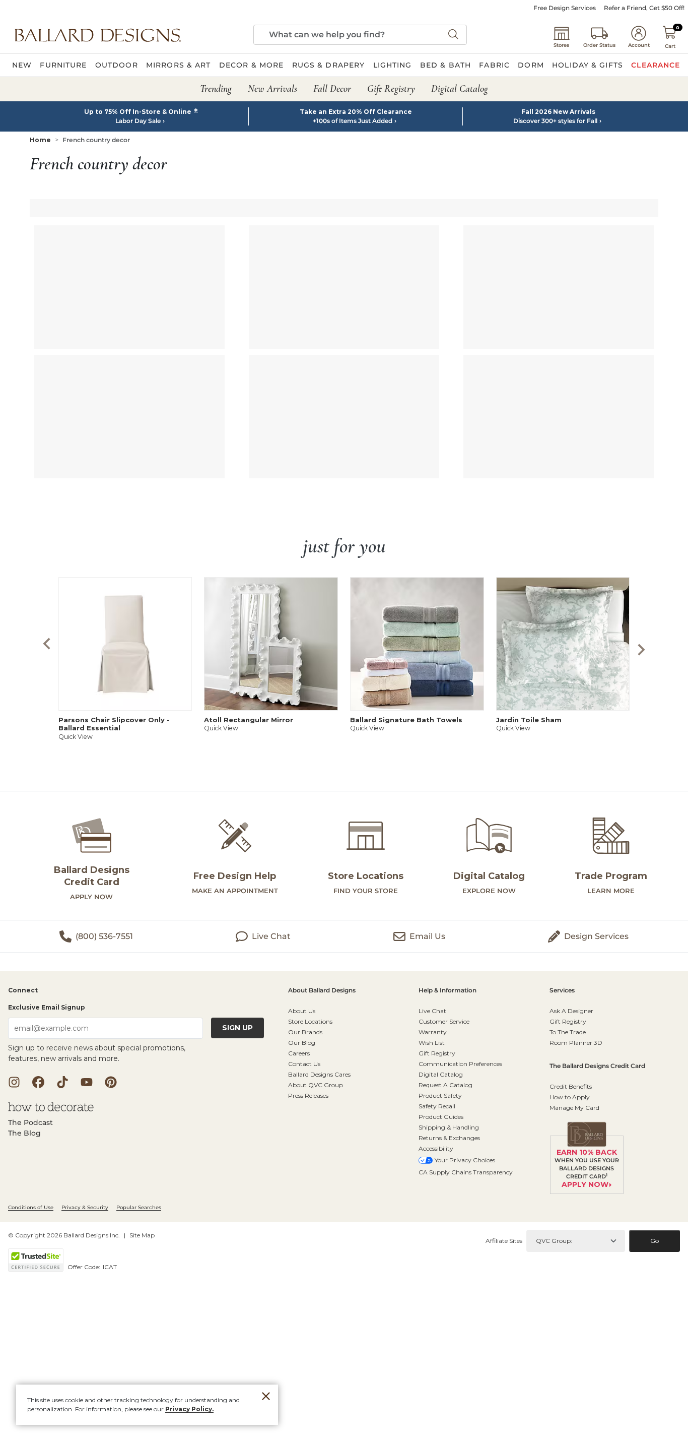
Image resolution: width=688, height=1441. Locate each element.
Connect (23, 990)
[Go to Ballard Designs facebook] (38, 1082)
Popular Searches (138, 1207)
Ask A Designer (571, 1011)
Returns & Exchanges (449, 1138)
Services (562, 990)
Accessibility (436, 1148)
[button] (97, 35)
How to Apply (569, 1097)
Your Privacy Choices (465, 1160)
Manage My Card (574, 1107)
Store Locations (310, 1021)
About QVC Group (315, 1085)
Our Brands (305, 1032)
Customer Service (444, 1021)
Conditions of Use (30, 1207)
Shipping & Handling (449, 1127)
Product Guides (441, 1116)
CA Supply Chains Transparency (466, 1172)
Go (654, 1240)
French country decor (96, 140)
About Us (301, 1011)
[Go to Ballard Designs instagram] (14, 1082)
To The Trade (567, 1032)
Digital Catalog (441, 1074)
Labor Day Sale (138, 121)
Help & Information (447, 990)
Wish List (432, 1042)
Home (40, 140)
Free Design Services (564, 8)
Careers (299, 1053)
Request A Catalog (445, 1085)
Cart (670, 46)
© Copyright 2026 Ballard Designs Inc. (64, 1235)
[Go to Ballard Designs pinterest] (111, 1082)
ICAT (110, 1267)
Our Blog (301, 1042)
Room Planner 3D (575, 1042)
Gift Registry (437, 1053)
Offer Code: (84, 1267)
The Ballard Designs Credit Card (597, 1066)
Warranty (433, 1032)
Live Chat (432, 1011)
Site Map (142, 1235)
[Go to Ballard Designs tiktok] (62, 1082)
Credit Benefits (570, 1086)
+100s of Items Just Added (352, 121)
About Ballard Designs (322, 990)
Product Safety (440, 1095)
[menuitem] (22, 65)
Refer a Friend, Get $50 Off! (644, 8)
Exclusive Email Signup (46, 1007)
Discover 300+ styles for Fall (555, 121)
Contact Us (304, 1064)
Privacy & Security (84, 1207)
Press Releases (308, 1095)
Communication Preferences (460, 1064)
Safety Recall (437, 1106)
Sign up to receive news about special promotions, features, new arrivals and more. (96, 1053)
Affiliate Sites (504, 1240)
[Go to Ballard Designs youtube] (87, 1082)
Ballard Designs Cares (319, 1074)
